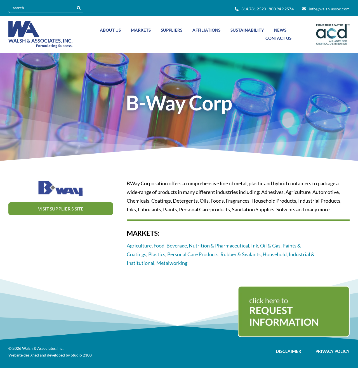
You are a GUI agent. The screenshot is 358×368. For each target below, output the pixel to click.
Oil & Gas (270, 245)
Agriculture (139, 245)
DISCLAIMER (288, 351)
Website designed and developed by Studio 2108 (50, 355)
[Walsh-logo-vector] (40, 24)
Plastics (156, 254)
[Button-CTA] (294, 288)
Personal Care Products (192, 254)
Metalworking (171, 263)
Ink (254, 245)
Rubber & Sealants (240, 254)
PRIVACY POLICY (332, 351)
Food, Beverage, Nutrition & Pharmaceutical (201, 245)
